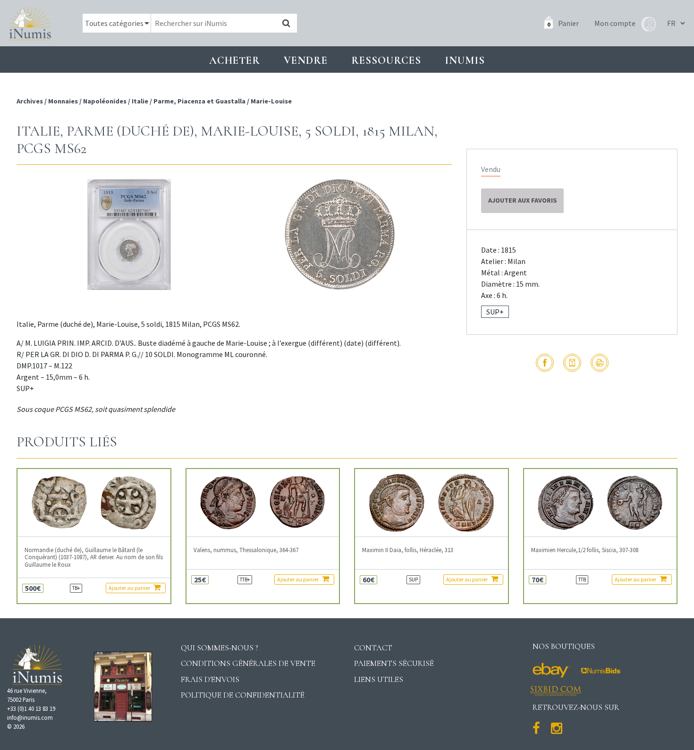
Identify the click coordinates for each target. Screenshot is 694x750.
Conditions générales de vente (248, 663)
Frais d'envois (210, 679)
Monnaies (63, 101)
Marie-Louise (271, 101)
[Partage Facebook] (545, 363)
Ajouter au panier (130, 587)
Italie (140, 101)
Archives (30, 101)
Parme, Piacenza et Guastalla (199, 101)
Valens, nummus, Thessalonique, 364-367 (246, 550)
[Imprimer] (599, 363)
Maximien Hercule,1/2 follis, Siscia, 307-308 (584, 550)
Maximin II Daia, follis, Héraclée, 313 (407, 550)
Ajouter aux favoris (522, 200)
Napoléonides (105, 101)
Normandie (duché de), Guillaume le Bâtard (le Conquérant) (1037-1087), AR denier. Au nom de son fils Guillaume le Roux (94, 557)
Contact (373, 648)
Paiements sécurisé (394, 663)
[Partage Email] (572, 363)
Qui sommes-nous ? (219, 648)
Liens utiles (378, 679)
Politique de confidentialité (243, 695)
